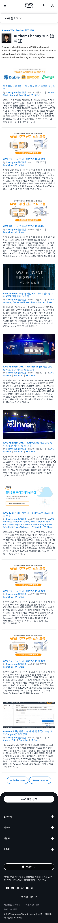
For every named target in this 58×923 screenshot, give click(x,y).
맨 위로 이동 (27, 896)
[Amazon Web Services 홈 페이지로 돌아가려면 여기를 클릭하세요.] (29, 5)
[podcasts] (32, 888)
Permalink (24, 95)
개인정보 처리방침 (12, 904)
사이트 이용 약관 (31, 904)
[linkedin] (12, 888)
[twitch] (22, 888)
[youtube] (27, 888)
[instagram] (17, 888)
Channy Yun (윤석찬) (16, 92)
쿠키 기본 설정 (10, 909)
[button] (29, 18)
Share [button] (37, 95)
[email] (37, 888)
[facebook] (7, 888)
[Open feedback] (54, 461)
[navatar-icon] (52, 5)
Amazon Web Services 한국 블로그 (19, 30)
